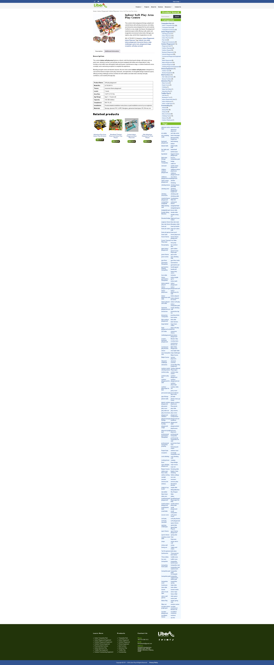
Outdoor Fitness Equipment (102, 644)
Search (177, 16)
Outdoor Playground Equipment (103, 642)
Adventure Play (123, 648)
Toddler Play (122, 650)
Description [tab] (99, 51)
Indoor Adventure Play (101, 648)
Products (138, 7)
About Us (153, 7)
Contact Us (178, 7)
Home (94, 11)
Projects (146, 7)
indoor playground (130, 42)
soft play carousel (137, 46)
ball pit (141, 40)
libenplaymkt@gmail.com (145, 643)
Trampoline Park (123, 638)
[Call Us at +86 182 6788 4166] (94, 1)
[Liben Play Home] (100, 5)
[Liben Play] (166, 634)
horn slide (147, 40)
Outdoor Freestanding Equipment (104, 652)
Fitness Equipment (124, 644)
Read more (100, 139)
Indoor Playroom (114, 11)
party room (136, 44)
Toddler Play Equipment (101, 650)
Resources (168, 7)
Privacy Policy (153, 662)
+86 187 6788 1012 (143, 639)
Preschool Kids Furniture (101, 646)
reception (128, 46)
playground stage (145, 44)
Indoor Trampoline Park (101, 638)
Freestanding (122, 652)
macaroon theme (142, 42)
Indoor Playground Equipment (103, 640)
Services (160, 7)
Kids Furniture (122, 646)
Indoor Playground (102, 11)
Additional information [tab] (112, 51)
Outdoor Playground (124, 642)
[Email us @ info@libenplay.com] (98, 1)
